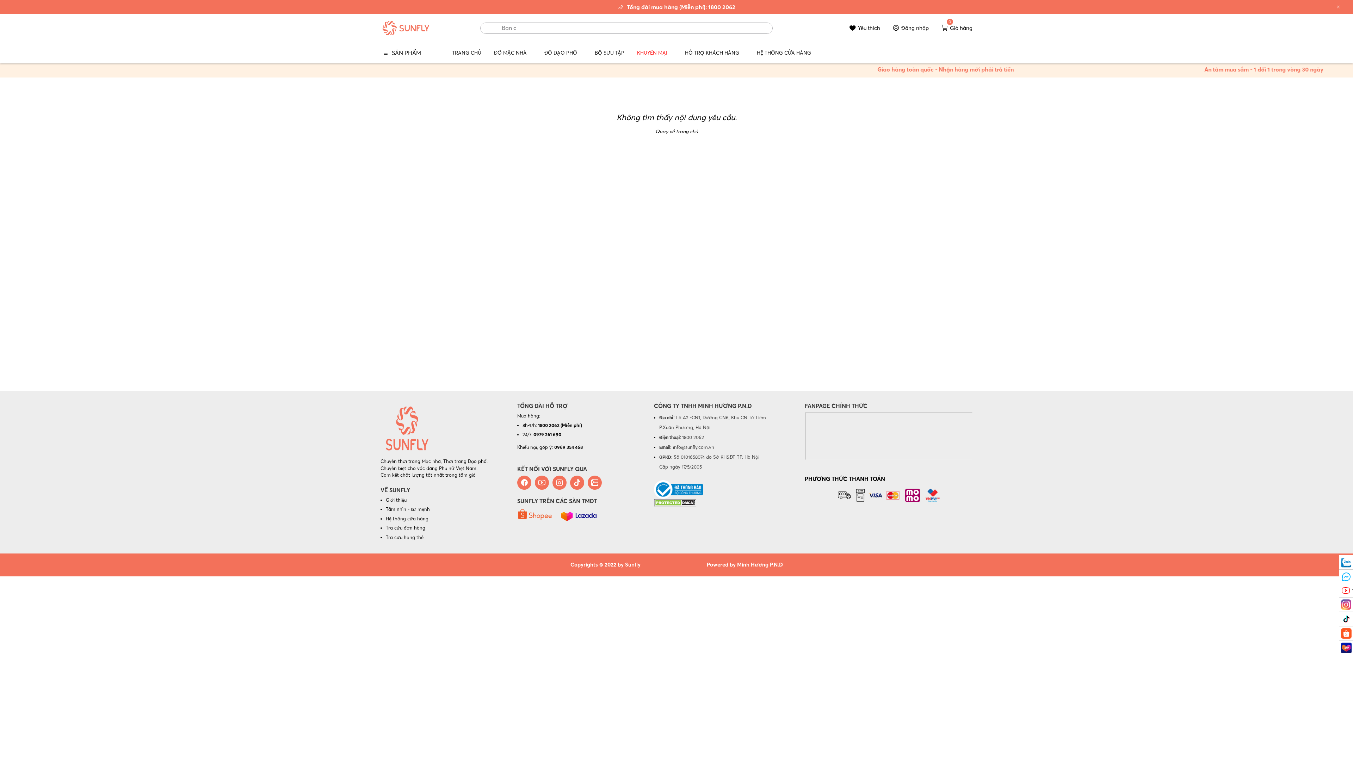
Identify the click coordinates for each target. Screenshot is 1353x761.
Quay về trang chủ (676, 131)
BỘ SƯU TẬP (609, 53)
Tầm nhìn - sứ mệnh (408, 509)
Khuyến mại (652, 53)
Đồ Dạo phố (560, 53)
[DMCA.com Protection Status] (675, 502)
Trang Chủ (466, 53)
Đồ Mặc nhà (510, 53)
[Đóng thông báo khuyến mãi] (1338, 7)
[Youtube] (542, 483)
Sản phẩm (406, 52)
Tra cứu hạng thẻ (405, 537)
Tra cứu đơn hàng (405, 528)
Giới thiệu (396, 500)
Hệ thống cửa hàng (407, 518)
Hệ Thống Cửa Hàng (784, 53)
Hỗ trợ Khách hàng (712, 53)
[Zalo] (595, 483)
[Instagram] (559, 483)
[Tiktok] (577, 483)
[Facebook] (524, 483)
